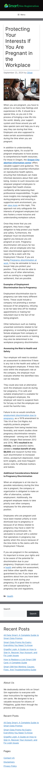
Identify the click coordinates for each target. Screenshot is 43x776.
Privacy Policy (10, 766)
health (8, 567)
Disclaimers (9, 762)
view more (13, 205)
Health (10, 596)
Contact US (9, 758)
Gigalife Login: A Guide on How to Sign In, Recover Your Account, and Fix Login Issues (20, 652)
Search (7, 609)
